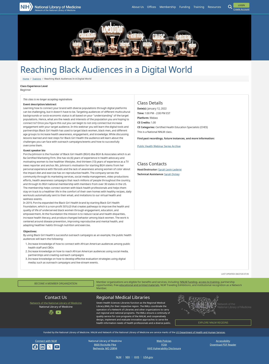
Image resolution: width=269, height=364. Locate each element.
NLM (118, 357)
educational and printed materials (139, 285)
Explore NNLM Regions (213, 322)
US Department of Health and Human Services (200, 332)
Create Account (241, 9)
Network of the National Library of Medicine (56, 303)
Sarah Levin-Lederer (170, 169)
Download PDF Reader (223, 344)
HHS (136, 357)
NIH (127, 357)
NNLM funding (188, 282)
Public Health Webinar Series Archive (159, 146)
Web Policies (164, 341)
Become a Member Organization (55, 283)
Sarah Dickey (171, 174)
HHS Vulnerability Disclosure (164, 348)
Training (36, 78)
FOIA (164, 344)
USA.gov (148, 357)
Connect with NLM (46, 341)
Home (26, 78)
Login (241, 5)
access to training (209, 282)
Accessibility (223, 341)
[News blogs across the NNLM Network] (52, 313)
